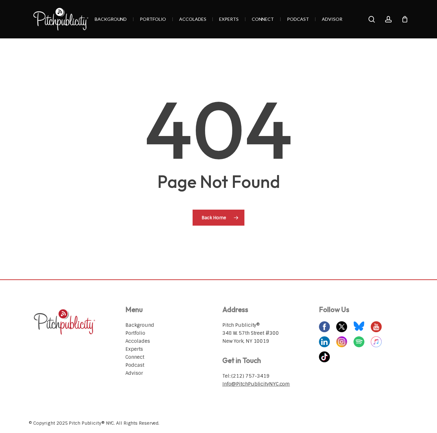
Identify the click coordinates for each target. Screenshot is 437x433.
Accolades (137, 341)
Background (139, 325)
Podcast (134, 365)
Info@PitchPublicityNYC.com (256, 384)
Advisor (134, 373)
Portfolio (135, 333)
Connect (134, 357)
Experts (134, 349)
